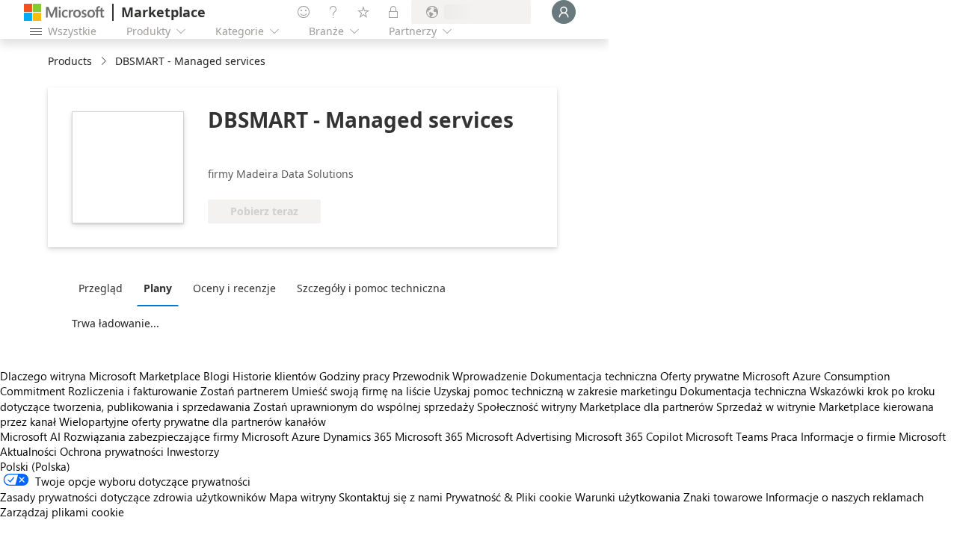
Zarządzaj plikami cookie (62, 511)
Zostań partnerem (244, 390)
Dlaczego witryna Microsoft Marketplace (100, 375)
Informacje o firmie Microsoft (873, 436)
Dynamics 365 (357, 436)
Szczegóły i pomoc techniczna (371, 288)
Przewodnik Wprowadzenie (460, 375)
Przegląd (101, 288)
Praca (784, 436)
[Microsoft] (64, 12)
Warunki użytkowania (627, 496)
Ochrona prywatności (112, 451)
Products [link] (70, 61)
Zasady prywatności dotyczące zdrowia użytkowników (133, 496)
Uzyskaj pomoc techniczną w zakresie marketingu (555, 390)
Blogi (216, 375)
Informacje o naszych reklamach (844, 496)
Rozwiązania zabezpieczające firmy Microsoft (176, 436)
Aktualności (28, 451)
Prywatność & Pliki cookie (509, 496)
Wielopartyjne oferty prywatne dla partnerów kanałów (192, 421)
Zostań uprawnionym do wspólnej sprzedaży (363, 406)
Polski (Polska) (35, 466)
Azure (306, 436)
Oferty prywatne (699, 375)
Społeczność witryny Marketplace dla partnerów (595, 406)
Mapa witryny (302, 496)
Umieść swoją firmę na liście (361, 390)
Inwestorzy (193, 451)
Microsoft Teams (727, 436)
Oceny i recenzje (234, 288)
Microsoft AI (30, 436)
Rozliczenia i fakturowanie (132, 390)
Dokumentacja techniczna (593, 375)
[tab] (104, 287)
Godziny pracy (354, 375)
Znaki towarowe (723, 496)
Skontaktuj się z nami (391, 496)
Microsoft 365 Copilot (629, 436)
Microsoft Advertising (519, 436)
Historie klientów (274, 375)
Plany (158, 288)
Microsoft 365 (429, 436)
